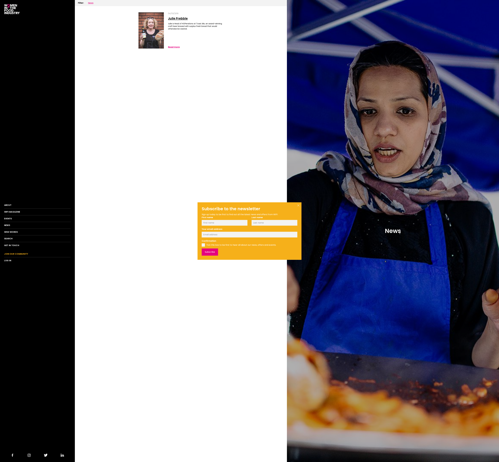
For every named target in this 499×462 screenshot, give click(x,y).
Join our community (16, 254)
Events (8, 219)
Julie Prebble (178, 18)
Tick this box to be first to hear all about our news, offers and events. (241, 244)
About (7, 205)
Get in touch (11, 245)
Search (8, 238)
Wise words (11, 232)
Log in (7, 260)
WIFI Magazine (12, 212)
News (7, 225)
